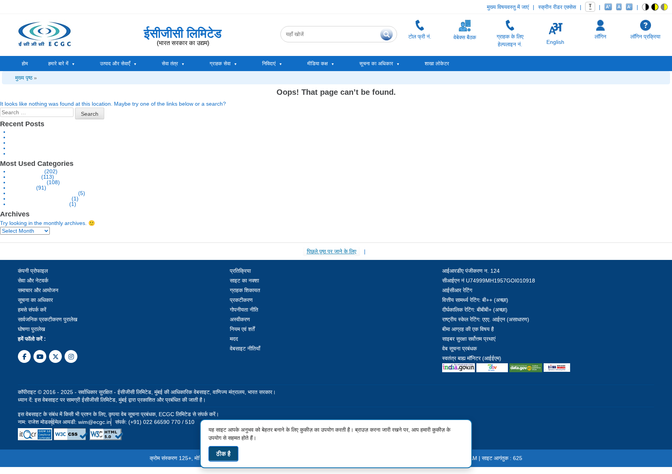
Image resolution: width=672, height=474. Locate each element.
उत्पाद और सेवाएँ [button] (115, 63)
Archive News (26, 171)
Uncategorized (27, 182)
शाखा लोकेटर (437, 63)
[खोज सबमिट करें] (386, 34)
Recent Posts (22, 124)
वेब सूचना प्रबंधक (459, 348)
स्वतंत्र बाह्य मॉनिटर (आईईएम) (471, 358)
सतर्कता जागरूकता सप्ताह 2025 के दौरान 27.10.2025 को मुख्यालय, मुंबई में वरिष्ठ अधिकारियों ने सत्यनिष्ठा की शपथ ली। (127, 137)
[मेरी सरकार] (492, 366)
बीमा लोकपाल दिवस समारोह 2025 (42, 142)
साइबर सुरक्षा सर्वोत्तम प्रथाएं (468, 339)
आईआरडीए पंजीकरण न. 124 (471, 271)
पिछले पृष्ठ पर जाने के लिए (331, 251)
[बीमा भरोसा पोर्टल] (557, 366)
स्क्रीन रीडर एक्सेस (557, 7)
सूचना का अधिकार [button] (376, 63)
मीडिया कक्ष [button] (317, 63)
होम (25, 63)
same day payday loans (38, 204)
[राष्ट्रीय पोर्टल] (458, 366)
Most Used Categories (37, 163)
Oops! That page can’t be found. (336, 92)
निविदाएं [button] (269, 63)
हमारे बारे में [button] (58, 63)
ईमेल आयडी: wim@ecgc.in (81, 422)
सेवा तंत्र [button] (170, 63)
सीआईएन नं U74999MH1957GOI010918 (488, 280)
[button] (645, 7)
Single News (24, 177)
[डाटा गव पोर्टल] (525, 366)
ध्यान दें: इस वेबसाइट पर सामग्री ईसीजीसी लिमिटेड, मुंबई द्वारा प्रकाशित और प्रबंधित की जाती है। (112, 400)
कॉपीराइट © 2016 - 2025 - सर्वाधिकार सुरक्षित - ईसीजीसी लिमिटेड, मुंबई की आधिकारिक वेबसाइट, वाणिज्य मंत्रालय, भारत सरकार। (147, 392)
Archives (15, 214)
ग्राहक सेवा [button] (220, 63)
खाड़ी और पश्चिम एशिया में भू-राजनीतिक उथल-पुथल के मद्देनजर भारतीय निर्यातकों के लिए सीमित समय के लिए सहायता (121, 132)
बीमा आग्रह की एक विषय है (468, 329)
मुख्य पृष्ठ (23, 78)
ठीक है (223, 453)
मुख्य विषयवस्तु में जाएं (508, 7)
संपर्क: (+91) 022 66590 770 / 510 (154, 422)
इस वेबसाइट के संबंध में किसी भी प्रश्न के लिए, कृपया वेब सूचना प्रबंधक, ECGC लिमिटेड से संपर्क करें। (118, 414)
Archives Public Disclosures (43, 193)
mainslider (22, 188)
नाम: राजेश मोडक (35, 422)
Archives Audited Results (39, 198)
